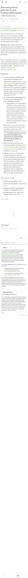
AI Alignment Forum (13, 19)
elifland (3, 16)
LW (6, 2)
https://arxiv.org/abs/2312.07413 (9, 254)
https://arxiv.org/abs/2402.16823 (12, 275)
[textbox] (13, 230)
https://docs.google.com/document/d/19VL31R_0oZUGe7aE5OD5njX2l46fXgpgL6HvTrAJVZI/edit (14, 29)
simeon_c (14, 16)
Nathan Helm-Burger (7, 292)
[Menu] (2, 2)
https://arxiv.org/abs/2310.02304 (12, 271)
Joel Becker (8, 16)
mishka (4, 247)
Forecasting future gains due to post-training (11, 10)
